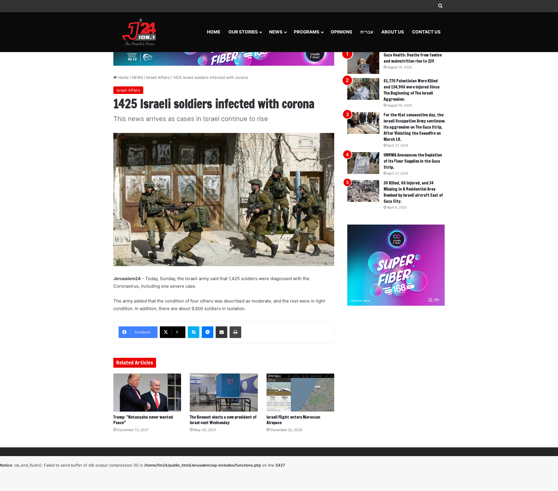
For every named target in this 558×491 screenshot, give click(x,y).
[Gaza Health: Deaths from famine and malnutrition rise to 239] (363, 63)
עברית (366, 32)
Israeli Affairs (158, 77)
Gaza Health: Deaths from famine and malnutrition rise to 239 (413, 58)
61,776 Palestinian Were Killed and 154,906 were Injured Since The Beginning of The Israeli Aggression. (411, 90)
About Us (392, 32)
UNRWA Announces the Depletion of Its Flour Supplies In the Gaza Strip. (413, 161)
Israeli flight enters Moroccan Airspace (293, 420)
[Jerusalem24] (141, 32)
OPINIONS (341, 32)
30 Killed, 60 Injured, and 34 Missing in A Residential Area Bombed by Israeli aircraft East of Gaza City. (413, 192)
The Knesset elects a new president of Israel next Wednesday (223, 420)
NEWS (275, 32)
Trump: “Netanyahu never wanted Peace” (143, 420)
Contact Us (426, 32)
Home (213, 32)
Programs (306, 32)
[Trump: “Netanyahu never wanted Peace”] (147, 392)
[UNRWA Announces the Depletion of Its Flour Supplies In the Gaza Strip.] (363, 163)
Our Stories (243, 32)
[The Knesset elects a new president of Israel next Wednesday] (223, 392)
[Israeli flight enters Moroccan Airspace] (300, 392)
